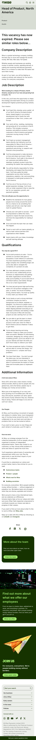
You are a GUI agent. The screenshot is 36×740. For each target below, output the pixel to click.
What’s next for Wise (13, 477)
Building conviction (12, 481)
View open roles (10, 675)
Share (18, 525)
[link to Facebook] (21, 718)
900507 (28, 729)
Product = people (12, 474)
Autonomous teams (12, 470)
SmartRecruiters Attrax (11, 735)
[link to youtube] (12, 718)
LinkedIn (7, 517)
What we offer (9, 619)
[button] (27, 2)
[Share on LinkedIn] (15, 529)
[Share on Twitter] (20, 529)
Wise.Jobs (19, 511)
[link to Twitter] (24, 718)
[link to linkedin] (8, 718)
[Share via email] (25, 529)
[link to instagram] (4, 718)
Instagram (16, 517)
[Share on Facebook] (10, 529)
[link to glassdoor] (17, 719)
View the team (10, 557)
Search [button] (31, 688)
